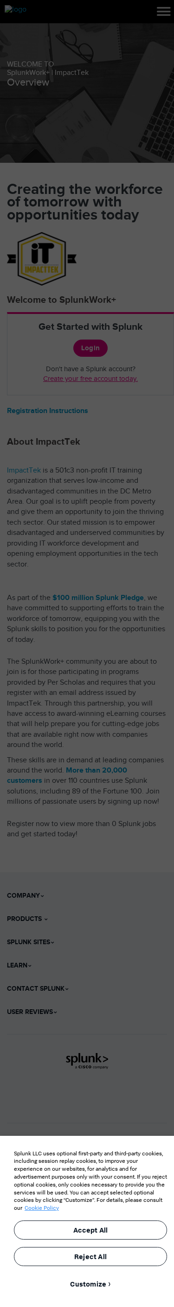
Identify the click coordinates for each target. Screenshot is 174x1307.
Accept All (90, 1230)
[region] (87, 1221)
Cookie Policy (42, 1207)
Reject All (90, 1256)
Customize (88, 1284)
